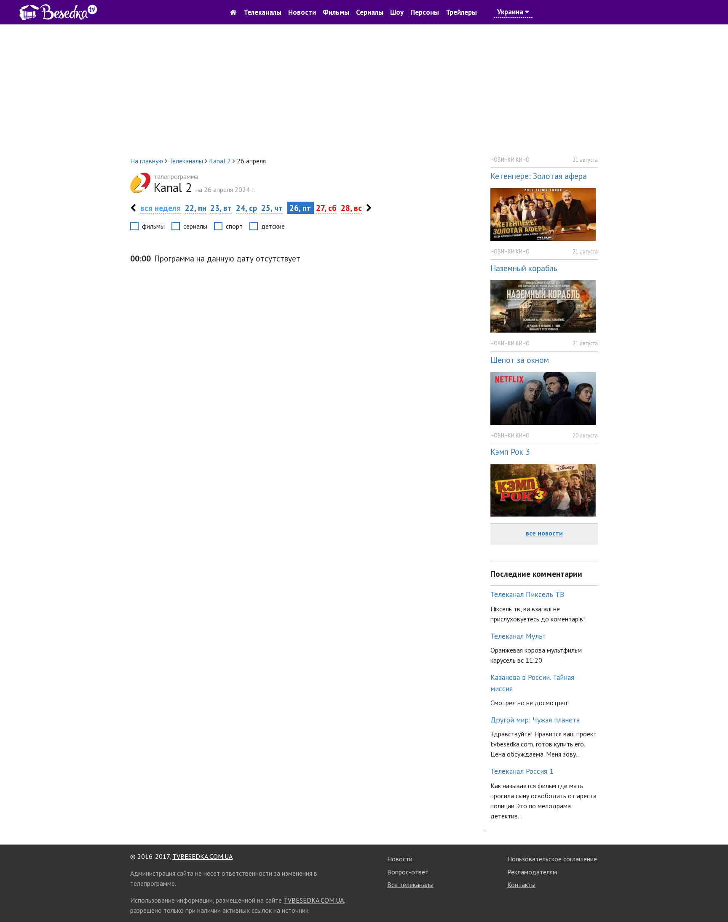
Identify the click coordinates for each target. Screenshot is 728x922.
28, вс (351, 208)
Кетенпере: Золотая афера (538, 176)
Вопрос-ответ (407, 872)
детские (273, 226)
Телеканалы (262, 12)
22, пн (195, 208)
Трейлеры (461, 12)
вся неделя (160, 208)
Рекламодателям (532, 872)
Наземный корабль (523, 268)
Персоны (424, 12)
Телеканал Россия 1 (522, 771)
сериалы (195, 226)
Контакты (521, 884)
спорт (234, 226)
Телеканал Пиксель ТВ (527, 594)
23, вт (221, 208)
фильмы (153, 226)
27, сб (326, 208)
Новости (302, 12)
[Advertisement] (364, 90)
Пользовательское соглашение (552, 859)
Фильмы (336, 12)
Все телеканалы (410, 884)
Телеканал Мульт (518, 636)
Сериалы (369, 12)
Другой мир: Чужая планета (535, 720)
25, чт (272, 208)
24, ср (246, 208)
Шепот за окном (519, 359)
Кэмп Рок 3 (510, 451)
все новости (544, 533)
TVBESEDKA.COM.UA (202, 856)
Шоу (397, 12)
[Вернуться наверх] (713, 896)
